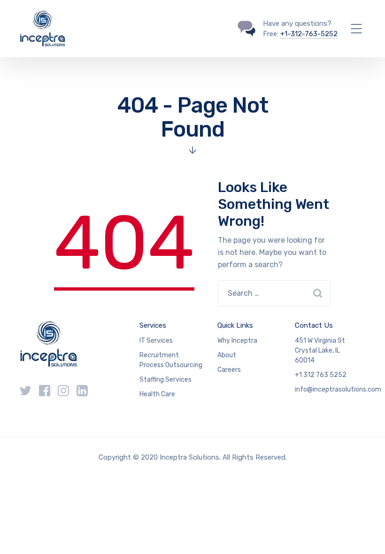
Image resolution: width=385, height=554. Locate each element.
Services (152, 325)
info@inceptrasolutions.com (338, 389)
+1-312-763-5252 (309, 34)
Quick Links (235, 325)
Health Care (157, 394)
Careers (229, 370)
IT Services (156, 341)
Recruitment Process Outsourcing (170, 360)
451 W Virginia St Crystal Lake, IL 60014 (320, 350)
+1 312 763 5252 (320, 375)
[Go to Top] (366, 532)
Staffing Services (165, 380)
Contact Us (314, 325)
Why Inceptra (237, 341)
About (226, 355)
